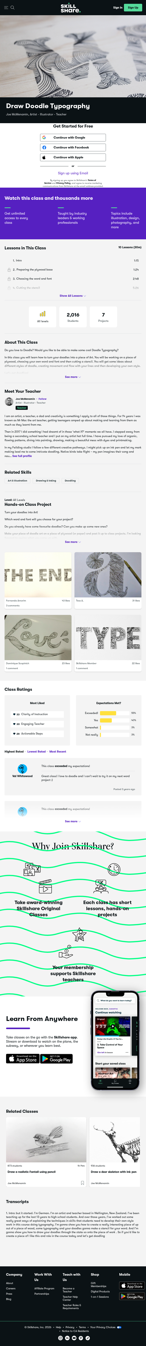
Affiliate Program (44, 1288)
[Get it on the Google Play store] (57, 1059)
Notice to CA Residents (75, 1331)
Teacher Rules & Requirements (72, 1307)
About (9, 1283)
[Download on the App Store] (21, 1059)
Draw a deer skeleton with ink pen (113, 1172)
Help (58, 1327)
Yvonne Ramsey (22, 819)
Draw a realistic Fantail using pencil (32, 1172)
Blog (8, 1299)
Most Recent (57, 751)
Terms (82, 1327)
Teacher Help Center (70, 1298)
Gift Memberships (98, 1285)
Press (9, 1293)
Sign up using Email (73, 173)
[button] (6, 7)
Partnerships (41, 1293)
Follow (43, 398)
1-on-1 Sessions (100, 1296)
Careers (10, 1288)
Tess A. (80, 600)
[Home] (71, 8)
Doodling (70, 480)
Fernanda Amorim (16, 600)
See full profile (22, 456)
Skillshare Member (86, 663)
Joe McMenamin (31, 398)
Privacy (70, 1327)
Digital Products (100, 1291)
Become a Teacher (68, 1290)
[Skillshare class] (46, 1139)
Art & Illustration (17, 480)
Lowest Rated (36, 751)
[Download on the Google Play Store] (129, 1296)
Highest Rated (14, 751)
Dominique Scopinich (17, 663)
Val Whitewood (22, 776)
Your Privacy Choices (102, 1327)
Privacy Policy (63, 183)
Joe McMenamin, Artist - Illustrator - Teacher (36, 114)
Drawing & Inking (46, 480)
